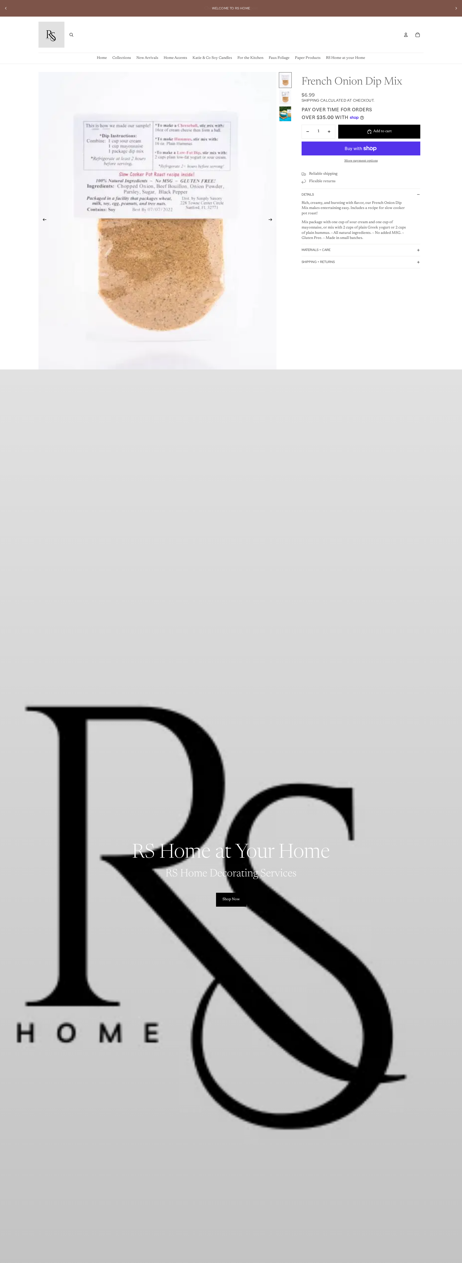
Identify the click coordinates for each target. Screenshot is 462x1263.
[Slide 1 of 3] (285, 80)
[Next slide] (456, 8)
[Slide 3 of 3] (285, 113)
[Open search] (71, 35)
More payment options (361, 160)
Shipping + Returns (318, 262)
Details (308, 194)
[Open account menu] (406, 35)
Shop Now (231, 899)
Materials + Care (316, 250)
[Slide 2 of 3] (285, 97)
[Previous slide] (6, 8)
